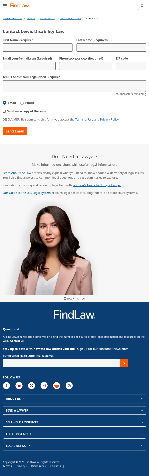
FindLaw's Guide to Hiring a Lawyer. (97, 185)
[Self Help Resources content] (142, 422)
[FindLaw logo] (21, 5)
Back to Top (76, 298)
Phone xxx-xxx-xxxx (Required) (81, 58)
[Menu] (5, 5)
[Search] (142, 6)
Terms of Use (84, 119)
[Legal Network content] (142, 446)
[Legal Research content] (142, 434)
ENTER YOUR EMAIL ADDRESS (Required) (28, 356)
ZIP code (122, 58)
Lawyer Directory (12, 18)
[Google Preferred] (69, 385)
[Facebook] (6, 385)
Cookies (55, 466)
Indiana (31, 18)
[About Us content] (142, 399)
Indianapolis (47, 18)
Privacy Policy (109, 119)
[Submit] (124, 363)
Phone (30, 103)
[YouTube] (19, 385)
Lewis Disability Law (70, 18)
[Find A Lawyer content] (142, 410)
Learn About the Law (17, 173)
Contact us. (17, 340)
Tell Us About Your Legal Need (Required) (32, 77)
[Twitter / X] (31, 385)
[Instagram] (44, 385)
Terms (7, 466)
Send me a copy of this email (27, 111)
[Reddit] (56, 385)
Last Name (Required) (92, 40)
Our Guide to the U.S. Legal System (27, 193)
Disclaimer (38, 466)
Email (12, 103)
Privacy (21, 466)
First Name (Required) (18, 40)
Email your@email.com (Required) (27, 58)
